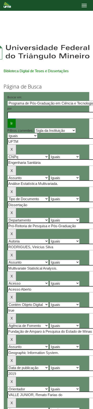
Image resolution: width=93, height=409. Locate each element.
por (9, 108)
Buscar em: (14, 97)
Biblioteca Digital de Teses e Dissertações (36, 71)
